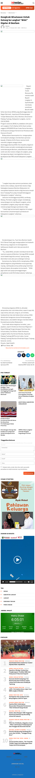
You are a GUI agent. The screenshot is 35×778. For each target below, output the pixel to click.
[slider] (16, 581)
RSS (18, 767)
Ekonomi (11, 702)
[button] (17, 560)
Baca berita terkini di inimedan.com (17, 348)
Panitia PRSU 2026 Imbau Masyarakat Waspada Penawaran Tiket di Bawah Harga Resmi (20, 706)
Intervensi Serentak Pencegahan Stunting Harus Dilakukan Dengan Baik (26, 395)
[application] (17, 560)
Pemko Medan (8, 605)
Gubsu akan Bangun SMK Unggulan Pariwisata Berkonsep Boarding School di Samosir (20, 714)
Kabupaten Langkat (10, 595)
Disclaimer (17, 760)
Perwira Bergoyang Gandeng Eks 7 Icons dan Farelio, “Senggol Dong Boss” (20, 733)
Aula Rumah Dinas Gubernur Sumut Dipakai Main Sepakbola (20, 663)
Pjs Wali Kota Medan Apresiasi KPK (6, 363)
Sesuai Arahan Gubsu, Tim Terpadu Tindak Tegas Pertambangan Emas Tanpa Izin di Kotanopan (20, 743)
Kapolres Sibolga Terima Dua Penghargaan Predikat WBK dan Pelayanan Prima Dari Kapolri (20, 672)
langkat (6, 598)
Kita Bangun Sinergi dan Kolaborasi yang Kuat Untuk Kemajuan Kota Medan (8, 432)
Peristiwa (21, 661)
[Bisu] (29, 582)
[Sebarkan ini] (19, 355)
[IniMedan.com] (17, 3)
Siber (25, 757)
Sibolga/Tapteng (18, 668)
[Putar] (3, 582)
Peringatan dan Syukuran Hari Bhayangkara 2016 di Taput (19, 697)
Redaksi (9, 757)
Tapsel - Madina (24, 738)
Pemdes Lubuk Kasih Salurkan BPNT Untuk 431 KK (26, 363)
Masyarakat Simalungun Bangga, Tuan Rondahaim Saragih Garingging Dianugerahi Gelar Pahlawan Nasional (8, 390)
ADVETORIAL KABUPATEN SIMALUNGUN (26, 403)
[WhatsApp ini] (32, 355)
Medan (16, 661)
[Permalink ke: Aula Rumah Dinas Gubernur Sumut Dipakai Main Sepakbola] (17, 649)
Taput (21, 695)
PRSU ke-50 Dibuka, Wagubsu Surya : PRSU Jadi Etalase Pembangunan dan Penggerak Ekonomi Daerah (21, 724)
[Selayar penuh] (32, 582)
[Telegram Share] (28, 355)
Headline (11, 661)
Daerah (11, 668)
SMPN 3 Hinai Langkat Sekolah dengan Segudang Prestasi (25, 431)
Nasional (11, 711)
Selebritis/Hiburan (20, 729)
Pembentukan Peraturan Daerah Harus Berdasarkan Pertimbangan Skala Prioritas (8, 422)
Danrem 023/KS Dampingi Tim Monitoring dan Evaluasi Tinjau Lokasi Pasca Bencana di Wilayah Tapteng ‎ (19, 681)
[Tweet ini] (24, 355)
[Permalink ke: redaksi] (3, 27)
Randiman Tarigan (9, 601)
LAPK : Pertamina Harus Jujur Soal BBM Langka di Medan (20, 690)
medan (6, 591)
